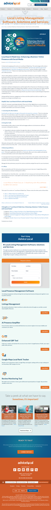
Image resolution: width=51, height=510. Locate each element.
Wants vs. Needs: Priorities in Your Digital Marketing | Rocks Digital (26, 211)
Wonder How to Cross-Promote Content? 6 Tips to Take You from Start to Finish (29, 218)
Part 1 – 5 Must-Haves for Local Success (14, 193)
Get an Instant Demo (41, 4)
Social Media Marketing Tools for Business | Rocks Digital (23, 213)
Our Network (17, 9)
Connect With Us (26, 452)
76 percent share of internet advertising (31, 90)
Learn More (45, 312)
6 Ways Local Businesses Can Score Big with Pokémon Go (13, 202)
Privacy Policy (30, 486)
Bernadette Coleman (16, 62)
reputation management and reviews (20, 69)
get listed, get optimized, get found (37, 67)
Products (3, 9)
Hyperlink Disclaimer (21, 504)
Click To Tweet (43, 187)
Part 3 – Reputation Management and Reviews (16, 196)
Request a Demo (33, 490)
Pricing (23, 9)
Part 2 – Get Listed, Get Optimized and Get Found (16, 195)
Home (3, 26)
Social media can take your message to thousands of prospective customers (20, 113)
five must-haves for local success (10, 67)
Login (31, 4)
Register (23, 490)
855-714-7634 (22, 477)
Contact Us (38, 486)
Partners (10, 9)
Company (28, 9)
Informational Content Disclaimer (32, 504)
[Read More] (21, 425)
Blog (42, 9)
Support (46, 9)
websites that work (6, 70)
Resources (35, 9)
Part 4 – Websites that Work (11, 198)
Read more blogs (24, 430)
